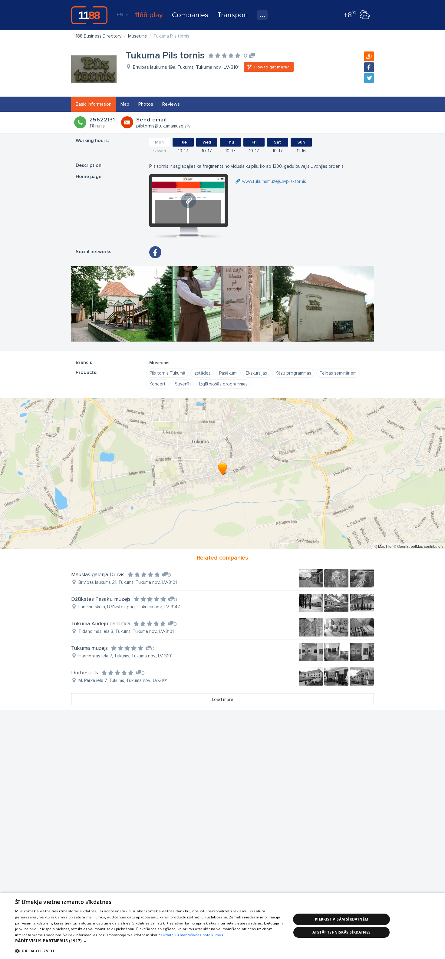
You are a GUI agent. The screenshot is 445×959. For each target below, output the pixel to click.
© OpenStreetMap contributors (418, 546)
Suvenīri (183, 384)
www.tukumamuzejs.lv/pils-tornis (274, 181)
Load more (222, 699)
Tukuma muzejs (89, 648)
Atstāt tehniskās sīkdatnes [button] (341, 932)
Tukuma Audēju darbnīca (100, 623)
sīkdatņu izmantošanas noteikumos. (192, 935)
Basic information (93, 104)
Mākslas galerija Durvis (97, 574)
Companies (190, 15)
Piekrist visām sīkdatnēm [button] (341, 919)
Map (124, 104)
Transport (232, 15)
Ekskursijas (256, 373)
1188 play (149, 15)
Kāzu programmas (293, 373)
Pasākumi (228, 373)
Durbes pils (84, 672)
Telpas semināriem (338, 373)
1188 (89, 15)
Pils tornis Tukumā (167, 373)
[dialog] (222, 926)
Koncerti (158, 384)
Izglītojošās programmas (223, 384)
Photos (145, 104)
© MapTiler (383, 546)
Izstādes (202, 373)
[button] (149, 941)
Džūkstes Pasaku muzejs (100, 599)
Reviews (171, 104)
